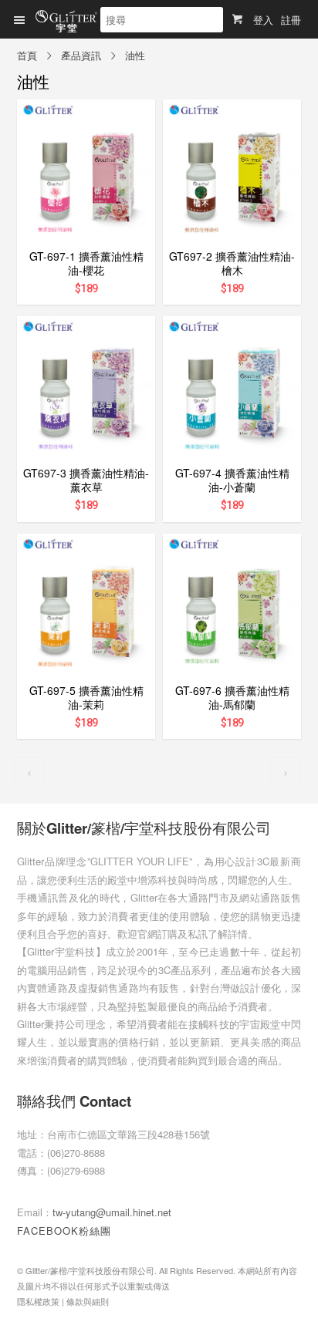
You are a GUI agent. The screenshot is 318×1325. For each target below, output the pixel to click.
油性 (135, 55)
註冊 (291, 19)
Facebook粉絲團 (64, 1230)
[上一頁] (29, 772)
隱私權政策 (38, 1301)
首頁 (27, 55)
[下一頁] (285, 772)
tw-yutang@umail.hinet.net (111, 1212)
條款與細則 (87, 1301)
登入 (263, 19)
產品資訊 (81, 55)
